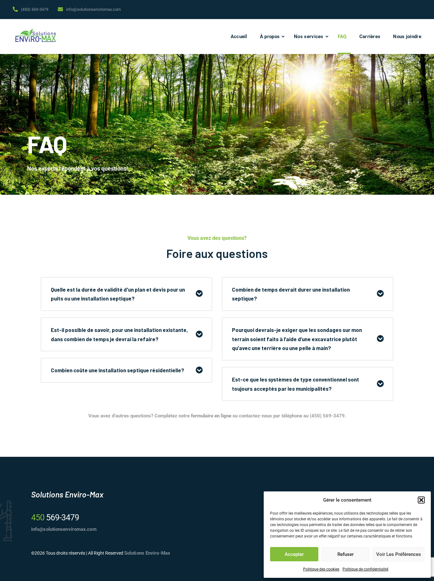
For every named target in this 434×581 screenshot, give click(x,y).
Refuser (345, 554)
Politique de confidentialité (365, 569)
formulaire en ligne (211, 416)
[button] (421, 500)
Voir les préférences (398, 554)
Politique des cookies (321, 569)
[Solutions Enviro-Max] (35, 36)
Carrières (370, 36)
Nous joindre (407, 36)
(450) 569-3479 (34, 9)
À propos (270, 36)
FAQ (342, 36)
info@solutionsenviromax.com (93, 9)
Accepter (294, 554)
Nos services (308, 36)
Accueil (239, 36)
